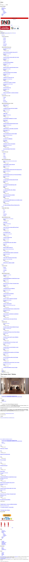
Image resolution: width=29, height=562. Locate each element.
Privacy (3, 547)
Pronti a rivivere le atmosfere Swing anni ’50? (10, 52)
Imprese (4, 153)
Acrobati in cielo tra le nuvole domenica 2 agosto (10, 347)
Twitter (3, 553)
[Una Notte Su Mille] (5, 358)
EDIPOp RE (5, 222)
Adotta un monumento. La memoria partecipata (10, 92)
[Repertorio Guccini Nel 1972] (7, 53)
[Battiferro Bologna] (5, 353)
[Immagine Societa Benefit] (6, 196)
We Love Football (3, 459)
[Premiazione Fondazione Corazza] (4, 505)
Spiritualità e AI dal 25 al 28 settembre (9, 143)
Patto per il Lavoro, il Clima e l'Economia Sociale (11, 283)
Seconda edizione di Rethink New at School (10, 118)
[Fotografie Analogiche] (6, 348)
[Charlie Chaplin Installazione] (7, 223)
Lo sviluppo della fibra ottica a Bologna (9, 189)
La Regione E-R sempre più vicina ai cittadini (10, 108)
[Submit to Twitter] (8, 417)
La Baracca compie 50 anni (7, 237)
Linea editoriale (4, 543)
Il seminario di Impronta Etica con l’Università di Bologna (12, 174)
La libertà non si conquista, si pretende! (9, 82)
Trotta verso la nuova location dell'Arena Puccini (11, 227)
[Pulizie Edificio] (5, 191)
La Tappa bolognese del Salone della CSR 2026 (10, 179)
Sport (4, 11)
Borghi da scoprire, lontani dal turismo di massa (10, 67)
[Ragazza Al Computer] (6, 104)
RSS (2, 555)
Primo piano (3, 7)
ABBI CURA (5, 113)
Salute (4, 98)
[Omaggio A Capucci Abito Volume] (7, 259)
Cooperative (4, 268)
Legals (2, 548)
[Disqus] (14, 428)
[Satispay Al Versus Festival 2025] (7, 145)
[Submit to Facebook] (3, 417)
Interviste (4, 39)
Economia (3, 150)
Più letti (3, 442)
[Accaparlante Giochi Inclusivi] (7, 274)
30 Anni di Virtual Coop (7, 87)
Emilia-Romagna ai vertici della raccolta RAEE (10, 128)
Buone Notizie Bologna (3, 556)
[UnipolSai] (9, 29)
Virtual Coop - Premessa (4, 448)
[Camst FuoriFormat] (6, 315)
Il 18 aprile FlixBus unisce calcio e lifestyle (9, 242)
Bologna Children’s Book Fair (8, 247)
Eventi (2, 14)
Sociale (3, 264)
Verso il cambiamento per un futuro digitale (10, 133)
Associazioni (4, 270)
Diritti (4, 271)
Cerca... (1, 33)
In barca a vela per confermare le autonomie (10, 298)
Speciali (4, 42)
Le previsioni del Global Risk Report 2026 (9, 184)
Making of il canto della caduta (5, 454)
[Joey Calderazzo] (5, 338)
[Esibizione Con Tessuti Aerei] (6, 343)
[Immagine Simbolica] (3, 489)
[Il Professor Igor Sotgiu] (6, 323)
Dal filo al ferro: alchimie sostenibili (8, 262)
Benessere (4, 100)
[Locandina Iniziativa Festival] (7, 48)
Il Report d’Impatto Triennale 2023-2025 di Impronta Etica (12, 169)
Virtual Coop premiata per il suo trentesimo (10, 72)
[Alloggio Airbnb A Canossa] (6, 63)
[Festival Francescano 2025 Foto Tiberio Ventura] (9, 305)
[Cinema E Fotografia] (6, 228)
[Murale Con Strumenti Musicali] (7, 328)
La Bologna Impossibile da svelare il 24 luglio (10, 367)
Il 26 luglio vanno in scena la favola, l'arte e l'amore (11, 362)
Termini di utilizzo (4, 549)
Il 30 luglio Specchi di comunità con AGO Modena (11, 352)
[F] (13, 19)
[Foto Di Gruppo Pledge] (6, 201)
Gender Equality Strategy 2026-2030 (9, 164)
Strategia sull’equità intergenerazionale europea (10, 123)
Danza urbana (2, 471)
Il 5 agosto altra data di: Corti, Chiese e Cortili (10, 342)
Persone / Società (4, 8)
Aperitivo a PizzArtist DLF (7, 303)
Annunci (4, 156)
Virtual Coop (16, 556)
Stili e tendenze (5, 101)
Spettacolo (4, 215)
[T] (15, 19)
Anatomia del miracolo (3, 465)
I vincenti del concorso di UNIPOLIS (9, 288)
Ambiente (4, 97)
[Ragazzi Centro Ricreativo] (6, 310)
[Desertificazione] (5, 181)
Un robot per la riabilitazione (7, 138)
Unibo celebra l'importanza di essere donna (10, 257)
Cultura (3, 9)
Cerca (1, 4)
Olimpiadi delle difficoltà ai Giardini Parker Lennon (11, 278)
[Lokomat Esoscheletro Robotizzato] (7, 135)
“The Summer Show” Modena (5, 510)
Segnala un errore (4, 544)
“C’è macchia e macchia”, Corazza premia (6, 507)
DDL (2, 15)
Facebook (3, 552)
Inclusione (4, 267)
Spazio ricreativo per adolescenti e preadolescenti (10, 313)
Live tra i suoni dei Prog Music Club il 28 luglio (10, 357)
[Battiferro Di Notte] (5, 333)
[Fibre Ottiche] (5, 186)
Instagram (3, 554)
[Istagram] (12, 417)
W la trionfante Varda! (6, 232)
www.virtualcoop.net (2, 558)
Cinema (4, 13)
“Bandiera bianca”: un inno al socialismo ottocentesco (8, 504)
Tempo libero (4, 12)
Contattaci (3, 541)
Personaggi (4, 45)
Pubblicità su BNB (4, 542)
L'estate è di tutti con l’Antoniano (8, 293)
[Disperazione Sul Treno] (6, 58)
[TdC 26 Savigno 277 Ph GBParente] (8, 218)
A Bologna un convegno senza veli (8, 77)
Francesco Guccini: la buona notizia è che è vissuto (11, 57)
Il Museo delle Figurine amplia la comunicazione (10, 252)
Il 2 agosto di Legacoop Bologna (8, 62)
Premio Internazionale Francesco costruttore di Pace (11, 308)
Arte (3, 10)
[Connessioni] (5, 140)
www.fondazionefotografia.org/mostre (9, 413)
